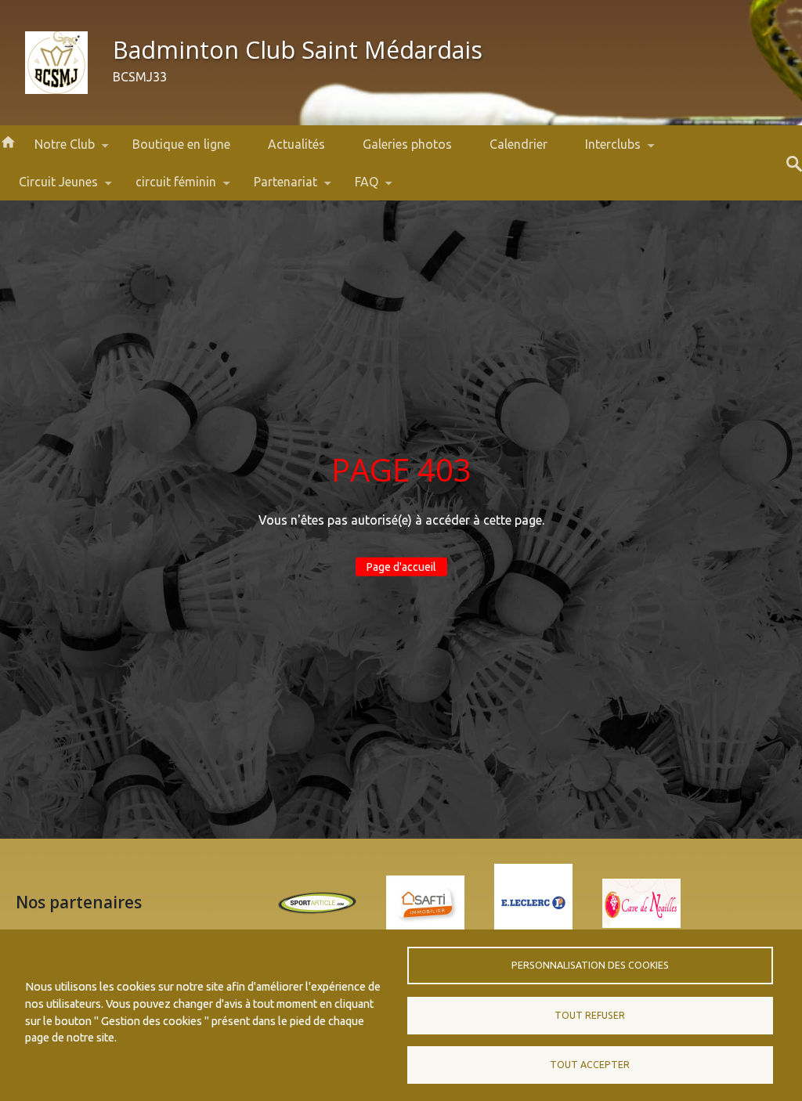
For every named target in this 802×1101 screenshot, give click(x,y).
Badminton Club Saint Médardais (297, 50)
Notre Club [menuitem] (55, 150)
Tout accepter (590, 1064)
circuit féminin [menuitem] (166, 187)
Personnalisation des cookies (590, 965)
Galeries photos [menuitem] (407, 144)
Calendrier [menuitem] (518, 144)
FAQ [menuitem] (357, 187)
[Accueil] (56, 62)
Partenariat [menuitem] (276, 187)
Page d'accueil (401, 567)
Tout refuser (590, 1015)
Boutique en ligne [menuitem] (181, 144)
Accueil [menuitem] (8, 141)
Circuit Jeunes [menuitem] (49, 187)
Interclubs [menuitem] (603, 150)
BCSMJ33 (140, 77)
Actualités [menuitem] (296, 144)
